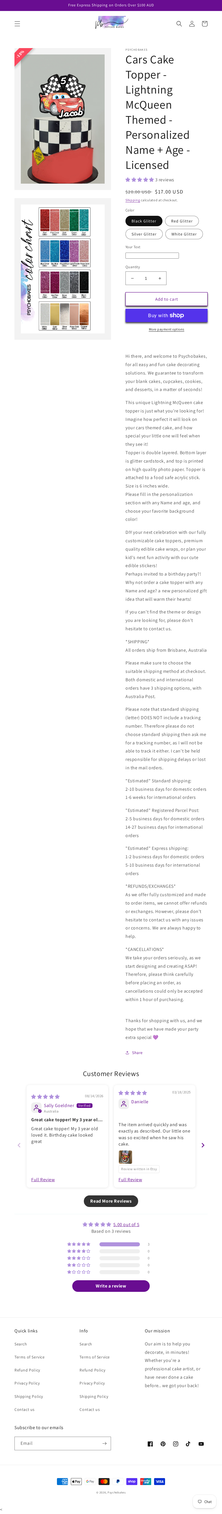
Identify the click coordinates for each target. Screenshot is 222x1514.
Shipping (132, 200)
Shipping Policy (28, 1396)
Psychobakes (117, 1492)
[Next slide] (203, 1145)
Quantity (132, 266)
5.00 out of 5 (126, 1224)
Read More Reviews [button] (111, 1201)
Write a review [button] (111, 1286)
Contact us (24, 1409)
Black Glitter (144, 221)
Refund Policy (27, 1370)
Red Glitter (182, 221)
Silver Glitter (144, 234)
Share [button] (137, 1052)
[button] (17, 23)
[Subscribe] (104, 1443)
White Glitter (184, 234)
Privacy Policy (27, 1383)
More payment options (166, 329)
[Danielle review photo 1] (125, 1157)
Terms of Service (29, 1357)
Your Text (132, 246)
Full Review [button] (43, 1180)
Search (20, 1344)
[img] (45, 1097)
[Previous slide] (19, 1145)
